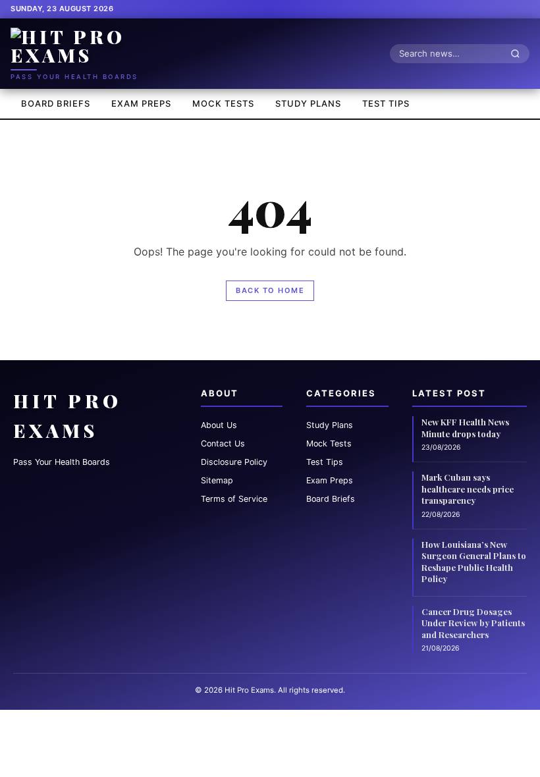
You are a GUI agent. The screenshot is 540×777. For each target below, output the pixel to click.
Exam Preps (141, 103)
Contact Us (223, 443)
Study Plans (308, 103)
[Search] (518, 53)
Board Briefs (55, 103)
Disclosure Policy (234, 462)
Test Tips (386, 103)
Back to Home (270, 290)
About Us (219, 425)
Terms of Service (234, 499)
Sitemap (217, 480)
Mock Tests (223, 103)
